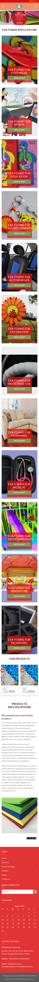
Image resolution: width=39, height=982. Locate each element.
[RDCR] (9, 675)
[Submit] (35, 892)
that (3, 736)
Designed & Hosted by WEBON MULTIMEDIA (19, 976)
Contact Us (6, 879)
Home (4, 858)
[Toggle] (36, 870)
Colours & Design (8, 867)
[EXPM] (29, 675)
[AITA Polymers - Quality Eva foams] (19, 6)
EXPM (24, 689)
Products (5, 871)
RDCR (5, 689)
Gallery (4, 875)
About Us (5, 862)
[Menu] (3, 6)
